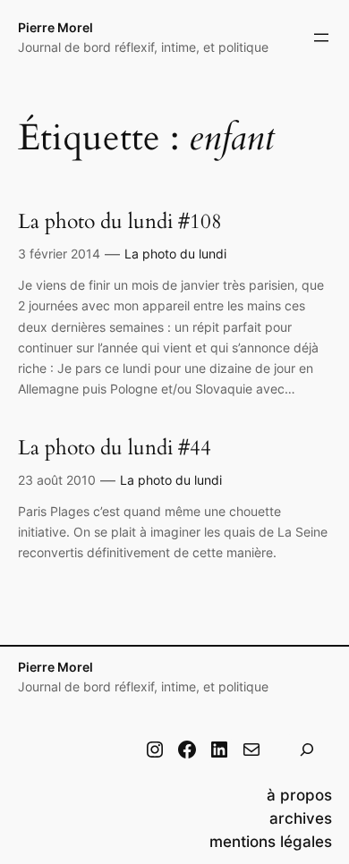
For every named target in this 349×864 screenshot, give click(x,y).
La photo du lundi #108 (120, 221)
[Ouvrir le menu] (321, 37)
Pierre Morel (55, 27)
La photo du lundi (175, 253)
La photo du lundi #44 (114, 448)
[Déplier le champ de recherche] (307, 750)
